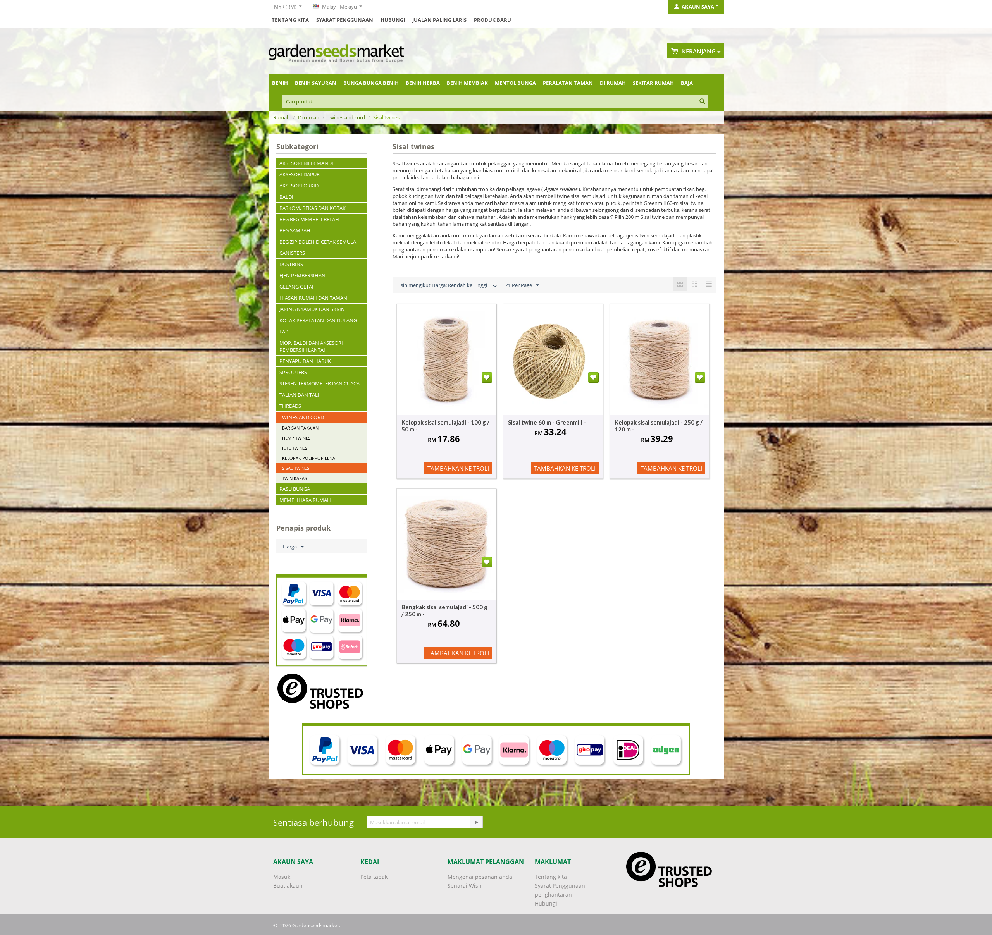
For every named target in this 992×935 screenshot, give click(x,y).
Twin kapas (294, 478)
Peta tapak (374, 876)
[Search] (702, 102)
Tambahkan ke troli (458, 468)
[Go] (476, 822)
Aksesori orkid (299, 185)
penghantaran (553, 894)
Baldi (286, 196)
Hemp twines (296, 438)
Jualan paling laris (439, 19)
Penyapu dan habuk (305, 361)
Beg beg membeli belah (309, 219)
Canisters (292, 252)
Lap (283, 331)
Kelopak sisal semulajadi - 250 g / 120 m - (659, 426)
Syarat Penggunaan (344, 19)
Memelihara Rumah (305, 500)
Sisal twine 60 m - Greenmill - (547, 422)
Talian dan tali (299, 394)
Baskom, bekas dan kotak (312, 208)
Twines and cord (346, 117)
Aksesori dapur (299, 174)
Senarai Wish (465, 885)
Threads (290, 405)
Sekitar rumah (653, 82)
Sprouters (293, 372)
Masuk (281, 876)
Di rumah (613, 82)
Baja (687, 82)
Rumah (281, 117)
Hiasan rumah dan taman (313, 297)
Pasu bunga (294, 488)
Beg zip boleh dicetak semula (317, 241)
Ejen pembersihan (302, 275)
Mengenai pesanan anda (480, 876)
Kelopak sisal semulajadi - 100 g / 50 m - (445, 426)
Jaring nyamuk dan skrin (312, 309)
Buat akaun (288, 885)
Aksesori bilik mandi (306, 163)
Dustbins (291, 264)
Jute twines (294, 448)
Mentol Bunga (515, 82)
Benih (280, 82)
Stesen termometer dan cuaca (319, 383)
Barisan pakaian (300, 428)
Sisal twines (295, 468)
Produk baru (492, 19)
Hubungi (393, 19)
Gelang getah (297, 286)
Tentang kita (290, 19)
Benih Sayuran (315, 82)
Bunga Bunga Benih (371, 82)
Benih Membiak (467, 82)
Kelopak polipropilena (308, 458)
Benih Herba (423, 82)
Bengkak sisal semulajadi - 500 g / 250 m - (444, 610)
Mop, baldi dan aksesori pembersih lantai (311, 346)
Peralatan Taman (568, 82)
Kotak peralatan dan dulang (318, 320)
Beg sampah (294, 230)
